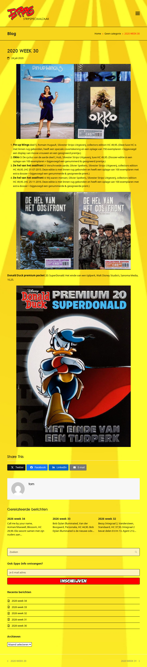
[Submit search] (136, 552)
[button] (138, 13)
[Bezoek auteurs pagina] (18, 488)
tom (31, 484)
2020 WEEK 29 (16, 661)
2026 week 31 (19, 619)
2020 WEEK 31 (129, 661)
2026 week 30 (19, 625)
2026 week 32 (107, 519)
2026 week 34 (16, 519)
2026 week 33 (61, 519)
